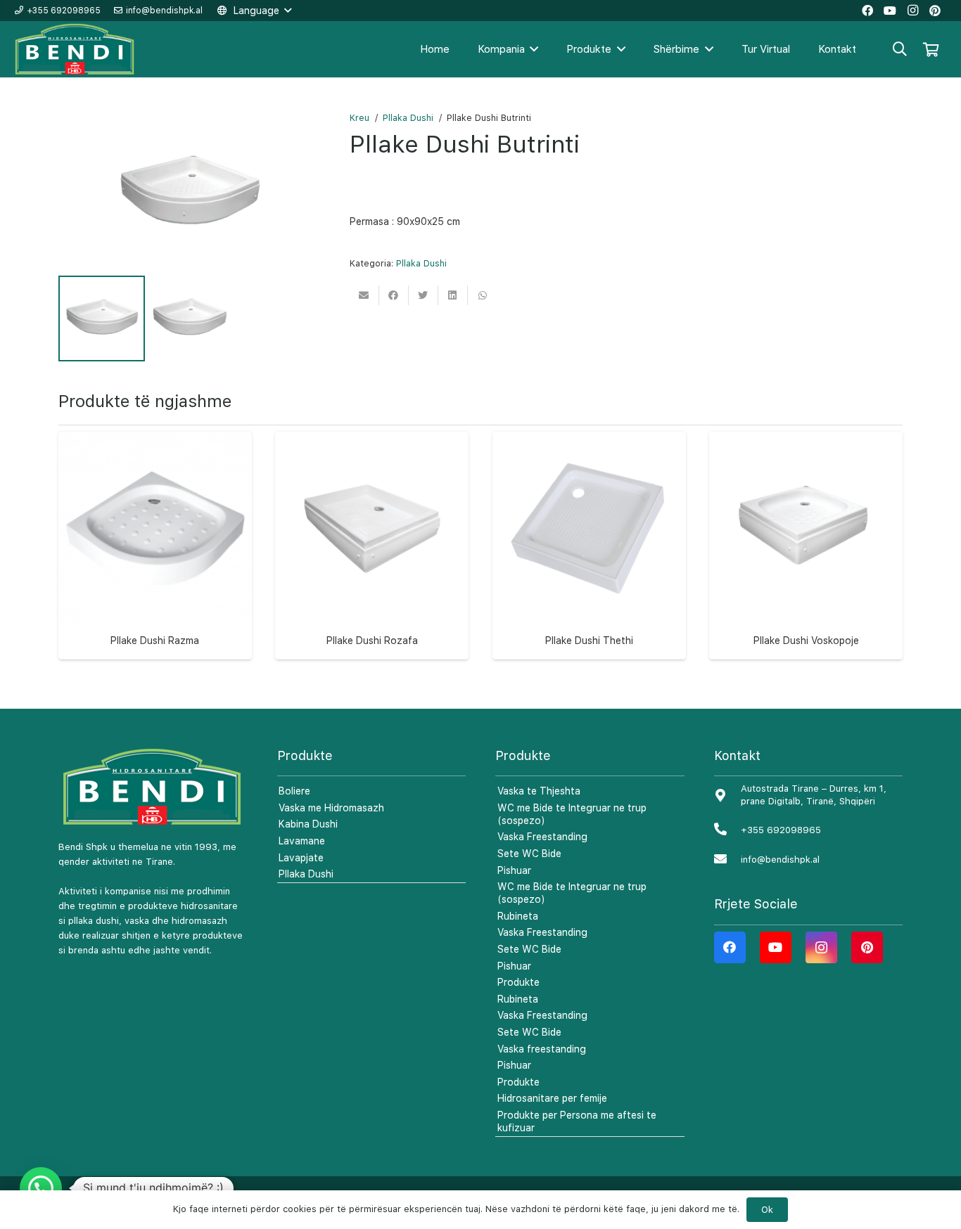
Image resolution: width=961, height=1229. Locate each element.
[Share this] (394, 295)
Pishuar (514, 870)
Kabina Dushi (308, 824)
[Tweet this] (423, 295)
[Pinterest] (867, 947)
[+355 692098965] (727, 830)
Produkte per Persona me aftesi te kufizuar (576, 1121)
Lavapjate (301, 857)
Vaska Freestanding (542, 836)
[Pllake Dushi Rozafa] (372, 528)
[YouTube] (775, 947)
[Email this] (364, 295)
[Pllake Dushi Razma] (155, 528)
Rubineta (517, 916)
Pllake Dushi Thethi (589, 640)
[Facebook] (730, 947)
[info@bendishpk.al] (727, 859)
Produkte (518, 982)
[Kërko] (899, 49)
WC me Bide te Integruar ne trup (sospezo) (572, 814)
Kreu (359, 117)
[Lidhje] (75, 49)
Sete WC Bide (529, 853)
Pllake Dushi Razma (154, 640)
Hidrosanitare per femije (552, 1098)
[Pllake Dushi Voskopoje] (806, 528)
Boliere (294, 791)
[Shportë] (930, 49)
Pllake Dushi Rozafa (372, 640)
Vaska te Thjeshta (538, 791)
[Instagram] (821, 947)
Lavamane (302, 841)
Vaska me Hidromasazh (331, 807)
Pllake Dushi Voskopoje (806, 640)
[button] (41, 1188)
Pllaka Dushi (408, 117)
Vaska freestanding (541, 1049)
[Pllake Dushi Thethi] (589, 528)
